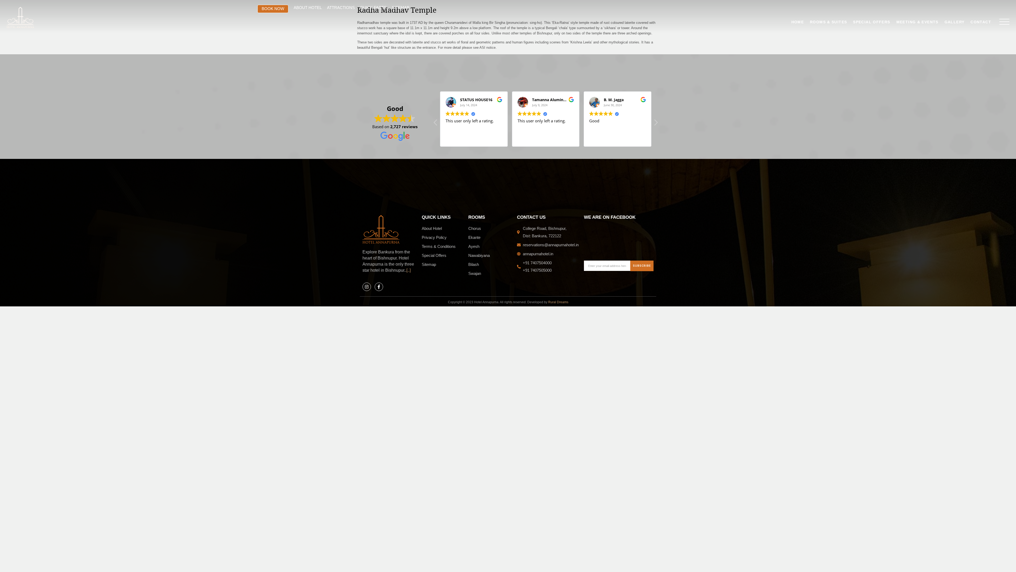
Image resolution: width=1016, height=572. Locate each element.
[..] (408, 270)
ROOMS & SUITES (828, 22)
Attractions (341, 7)
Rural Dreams (558, 302)
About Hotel (308, 7)
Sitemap (400, 7)
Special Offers (871, 22)
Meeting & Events (917, 22)
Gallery (955, 22)
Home (797, 22)
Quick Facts (373, 7)
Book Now (273, 8)
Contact (980, 22)
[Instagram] (366, 287)
